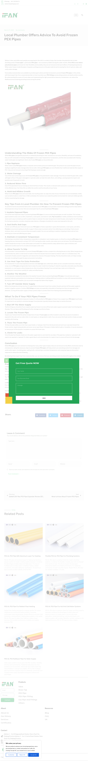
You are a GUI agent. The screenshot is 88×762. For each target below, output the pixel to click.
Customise (11, 755)
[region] (22, 749)
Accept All (34, 755)
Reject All (22, 755)
